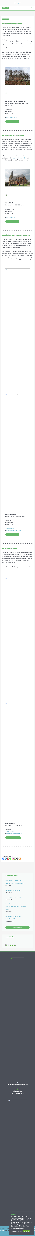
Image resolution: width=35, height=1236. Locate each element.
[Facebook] (3, 859)
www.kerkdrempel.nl (12, 121)
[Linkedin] (6, 859)
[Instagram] (13, 859)
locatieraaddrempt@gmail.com (13, 530)
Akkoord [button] (26, 1231)
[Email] (15, 859)
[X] (17, 859)
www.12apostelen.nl (12, 534)
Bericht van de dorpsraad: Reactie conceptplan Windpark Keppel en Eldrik (15, 906)
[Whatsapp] (10, 859)
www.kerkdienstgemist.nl (19, 158)
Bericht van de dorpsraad (13, 890)
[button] (5, 8)
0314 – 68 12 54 (10, 831)
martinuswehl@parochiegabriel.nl (14, 833)
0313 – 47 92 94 (10, 528)
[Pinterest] (8, 859)
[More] (20, 859)
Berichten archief (17, 927)
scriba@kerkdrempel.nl (11, 117)
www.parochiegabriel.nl (13, 837)
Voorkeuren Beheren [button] (16, 1231)
